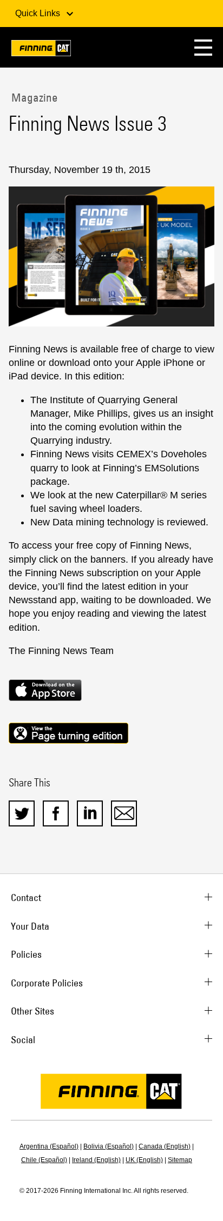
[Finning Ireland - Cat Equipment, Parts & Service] (41, 50)
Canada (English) (165, 1146)
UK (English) (144, 1160)
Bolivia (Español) (108, 1146)
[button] (203, 47)
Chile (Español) (44, 1160)
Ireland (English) (96, 1160)
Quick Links (38, 13)
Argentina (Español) (48, 1146)
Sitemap (180, 1160)
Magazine (33, 97)
